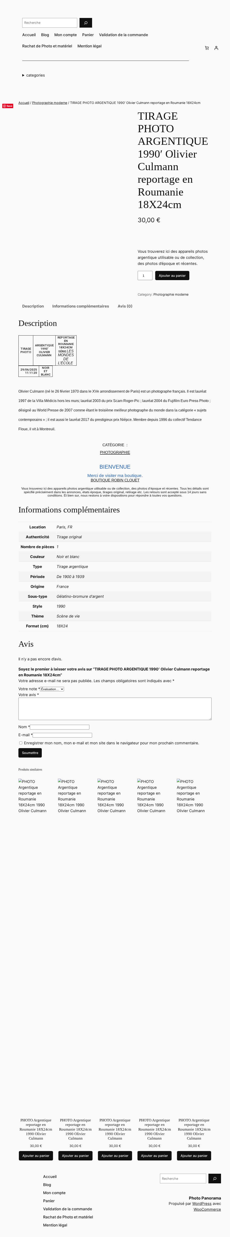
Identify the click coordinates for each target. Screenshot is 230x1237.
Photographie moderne (49, 103)
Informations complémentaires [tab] (80, 306)
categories (35, 75)
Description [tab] (33, 306)
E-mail (25, 735)
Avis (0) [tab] (125, 306)
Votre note (29, 689)
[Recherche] (86, 23)
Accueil (23, 103)
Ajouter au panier (172, 275)
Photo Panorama (205, 1198)
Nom (24, 727)
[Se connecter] (216, 48)
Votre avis (28, 694)
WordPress (202, 1203)
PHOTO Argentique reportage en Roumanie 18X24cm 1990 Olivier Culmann (36, 1129)
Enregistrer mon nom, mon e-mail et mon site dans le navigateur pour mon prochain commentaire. (111, 743)
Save (9, 106)
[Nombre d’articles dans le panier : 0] (207, 48)
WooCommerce (207, 1209)
